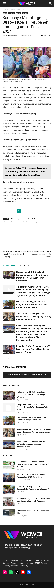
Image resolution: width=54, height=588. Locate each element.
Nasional (6, 320)
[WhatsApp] (22, 41)
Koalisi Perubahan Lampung (27, 222)
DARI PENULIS (24, 265)
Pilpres (25, 13)
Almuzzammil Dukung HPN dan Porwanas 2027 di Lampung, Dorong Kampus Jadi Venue (33, 316)
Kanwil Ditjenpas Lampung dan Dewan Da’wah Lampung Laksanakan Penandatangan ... (32, 443)
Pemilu (18, 13)
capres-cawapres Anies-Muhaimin (28, 219)
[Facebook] (5, 41)
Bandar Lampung (8, 278)
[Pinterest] (16, 41)
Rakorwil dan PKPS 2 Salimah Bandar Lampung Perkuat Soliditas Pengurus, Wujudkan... (32, 394)
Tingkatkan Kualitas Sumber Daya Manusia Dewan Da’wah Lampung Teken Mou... (33, 407)
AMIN (12, 219)
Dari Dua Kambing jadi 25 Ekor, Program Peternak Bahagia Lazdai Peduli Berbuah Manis (32, 304)
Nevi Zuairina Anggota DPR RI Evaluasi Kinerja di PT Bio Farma (39, 254)
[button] (4, 3)
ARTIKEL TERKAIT (9, 265)
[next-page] (8, 358)
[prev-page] (4, 358)
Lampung (20, 9)
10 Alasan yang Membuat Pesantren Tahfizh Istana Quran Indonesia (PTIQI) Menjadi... (33, 464)
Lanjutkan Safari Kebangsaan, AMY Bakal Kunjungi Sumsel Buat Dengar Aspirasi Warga (33, 349)
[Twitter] (10, 41)
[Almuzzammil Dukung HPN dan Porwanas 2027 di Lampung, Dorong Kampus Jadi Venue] (9, 316)
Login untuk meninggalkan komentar (27, 375)
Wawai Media (12, 35)
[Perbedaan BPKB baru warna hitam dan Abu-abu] (9, 512)
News (13, 9)
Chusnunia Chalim (10, 222)
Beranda (6, 9)
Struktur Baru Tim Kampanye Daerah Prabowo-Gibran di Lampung (14, 254)
